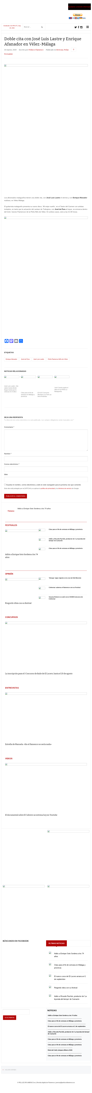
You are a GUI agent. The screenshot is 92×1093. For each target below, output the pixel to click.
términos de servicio (65, 488)
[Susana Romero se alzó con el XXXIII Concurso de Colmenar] (42, 599)
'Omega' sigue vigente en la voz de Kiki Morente (65, 578)
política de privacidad (48, 488)
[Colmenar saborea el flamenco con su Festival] (42, 590)
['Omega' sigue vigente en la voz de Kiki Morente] (42, 580)
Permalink (8, 54)
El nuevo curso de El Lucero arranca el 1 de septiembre (67, 1026)
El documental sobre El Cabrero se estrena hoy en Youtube (31, 815)
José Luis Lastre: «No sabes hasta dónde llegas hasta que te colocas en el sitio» (11, 389)
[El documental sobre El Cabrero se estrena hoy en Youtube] (46, 787)
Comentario (9, 427)
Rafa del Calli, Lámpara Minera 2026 (60, 1050)
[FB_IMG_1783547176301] (68, 887)
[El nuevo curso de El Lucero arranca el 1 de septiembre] (50, 975)
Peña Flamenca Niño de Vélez (58, 359)
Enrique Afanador (11, 359)
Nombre (7, 454)
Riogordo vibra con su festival (18, 603)
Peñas (66, 50)
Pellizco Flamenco (36, 50)
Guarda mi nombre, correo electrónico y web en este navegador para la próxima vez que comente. (43, 485)
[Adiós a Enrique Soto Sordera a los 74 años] (22, 540)
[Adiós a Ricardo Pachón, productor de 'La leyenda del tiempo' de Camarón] (42, 541)
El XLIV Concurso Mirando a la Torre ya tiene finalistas (44, 394)
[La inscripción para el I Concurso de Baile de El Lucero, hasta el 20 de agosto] (46, 646)
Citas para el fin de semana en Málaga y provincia (28, 394)
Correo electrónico (11, 464)
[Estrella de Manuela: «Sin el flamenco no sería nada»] (46, 716)
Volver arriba (10, 1070)
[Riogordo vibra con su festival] (22, 588)
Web (6, 474)
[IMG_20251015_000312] (68, 832)
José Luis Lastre (38, 359)
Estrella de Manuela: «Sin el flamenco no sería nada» (28, 744)
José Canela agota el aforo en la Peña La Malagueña (61, 389)
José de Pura (25, 359)
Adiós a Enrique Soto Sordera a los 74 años (34, 508)
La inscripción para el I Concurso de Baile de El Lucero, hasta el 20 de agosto (38, 673)
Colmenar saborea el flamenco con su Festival (64, 587)
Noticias (59, 50)
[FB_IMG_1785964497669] (24, 887)
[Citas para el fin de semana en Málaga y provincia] (42, 532)
